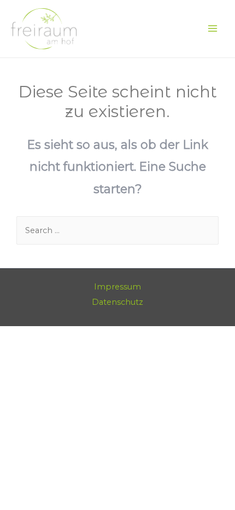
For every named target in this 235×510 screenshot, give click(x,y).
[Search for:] (117, 230)
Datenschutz (117, 302)
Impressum (117, 287)
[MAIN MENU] (212, 29)
